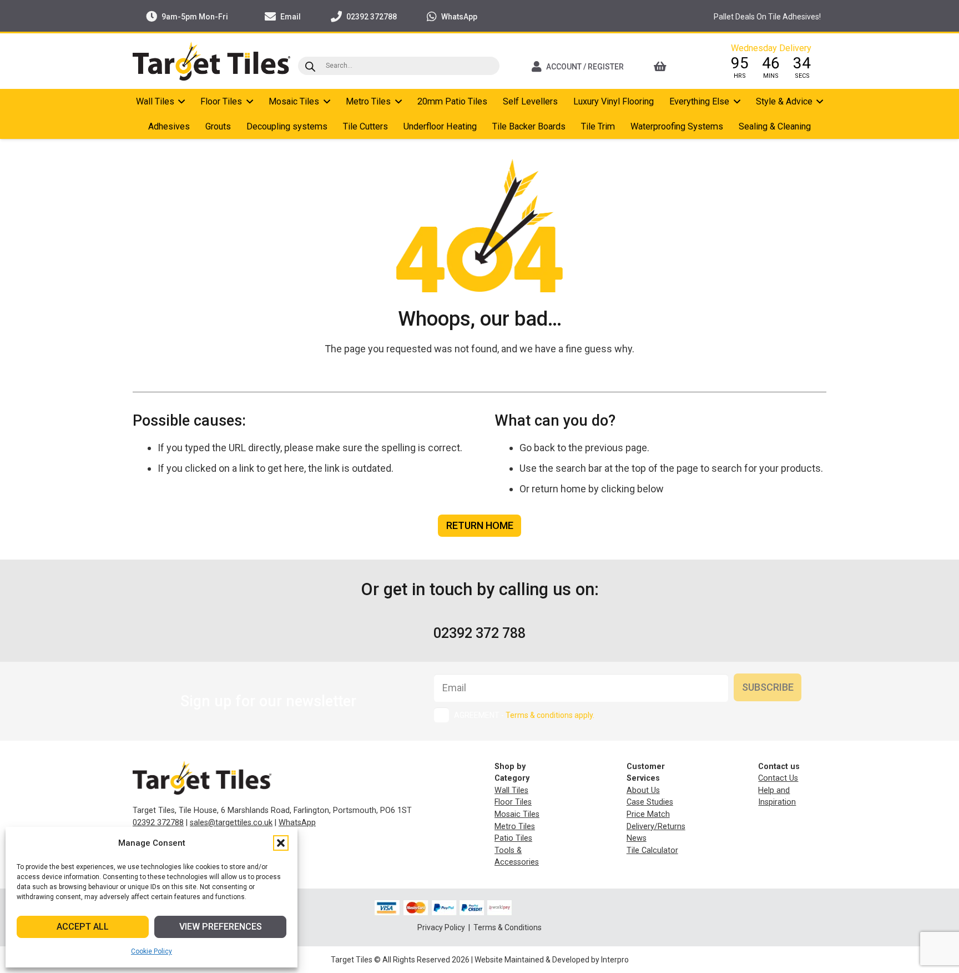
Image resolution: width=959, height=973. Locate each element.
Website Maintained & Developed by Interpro (552, 959)
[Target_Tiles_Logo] (211, 61)
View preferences (220, 926)
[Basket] (675, 66)
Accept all (83, 926)
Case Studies (650, 802)
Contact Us (778, 778)
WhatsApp (297, 822)
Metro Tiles (514, 826)
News (637, 838)
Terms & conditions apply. (550, 715)
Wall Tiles (511, 790)
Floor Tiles (513, 802)
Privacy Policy (442, 927)
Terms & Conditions (507, 927)
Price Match (648, 814)
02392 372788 (158, 822)
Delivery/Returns (656, 826)
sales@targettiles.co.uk (231, 822)
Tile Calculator (652, 850)
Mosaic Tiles (516, 814)
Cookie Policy (151, 951)
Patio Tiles (513, 838)
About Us (643, 790)
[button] (280, 843)
